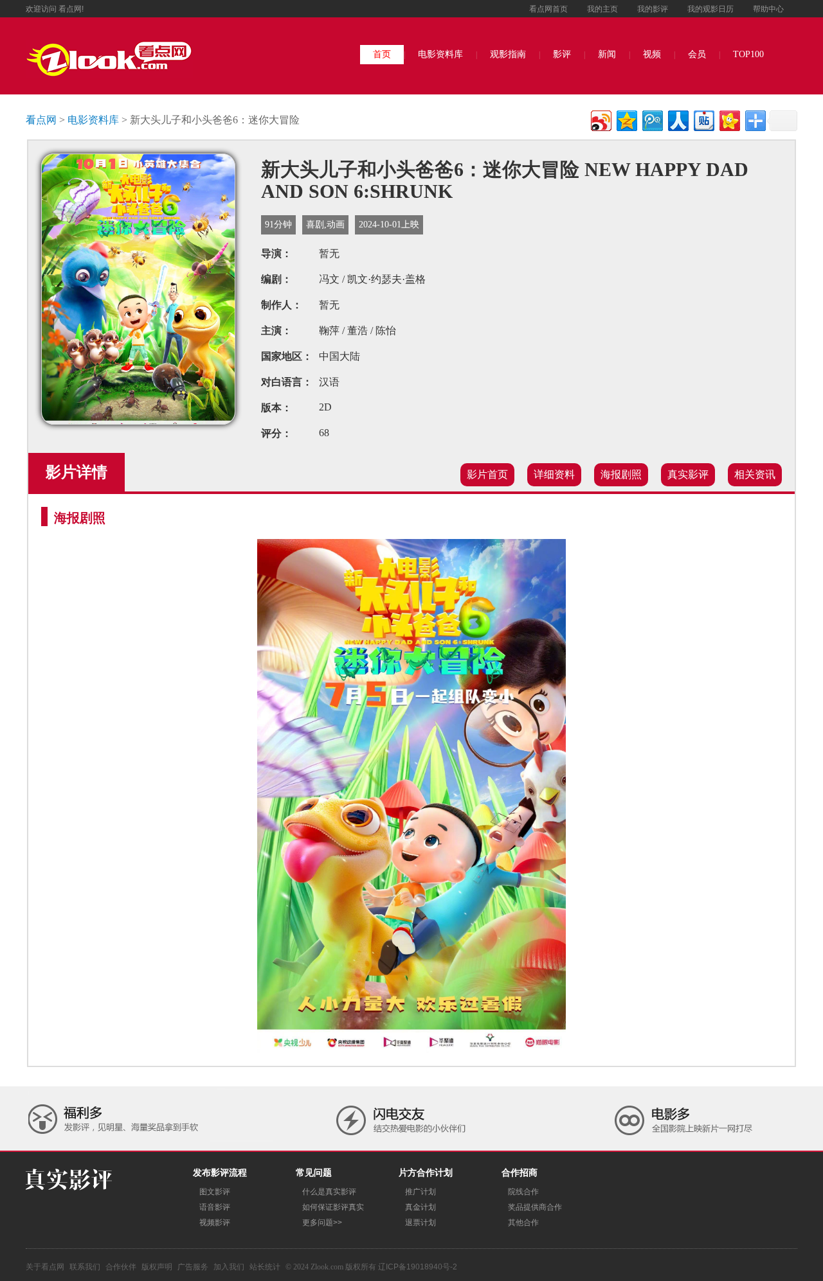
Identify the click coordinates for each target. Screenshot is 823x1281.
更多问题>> (322, 1222)
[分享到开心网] (729, 119)
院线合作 (523, 1191)
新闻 (607, 54)
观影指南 (508, 54)
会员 (697, 54)
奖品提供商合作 (535, 1207)
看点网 (41, 119)
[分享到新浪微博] (600, 119)
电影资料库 (440, 54)
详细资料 (554, 474)
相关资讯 (754, 474)
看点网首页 (548, 8)
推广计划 (420, 1191)
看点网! (71, 8)
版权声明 (156, 1266)
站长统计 (264, 1266)
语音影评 (214, 1207)
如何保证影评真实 (333, 1207)
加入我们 (228, 1266)
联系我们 (84, 1266)
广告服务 (192, 1266)
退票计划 (420, 1222)
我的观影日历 (710, 8)
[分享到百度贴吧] (703, 119)
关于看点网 (45, 1266)
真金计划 (420, 1207)
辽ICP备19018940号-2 (417, 1266)
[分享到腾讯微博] (652, 119)
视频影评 (214, 1222)
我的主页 (602, 8)
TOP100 (748, 54)
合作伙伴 (120, 1266)
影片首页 (487, 474)
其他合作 (523, 1222)
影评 (562, 54)
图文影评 (214, 1191)
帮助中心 (768, 8)
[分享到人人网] (677, 119)
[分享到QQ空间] (626, 119)
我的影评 (652, 8)
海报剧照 (621, 474)
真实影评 (688, 474)
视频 (652, 54)
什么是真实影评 (329, 1191)
